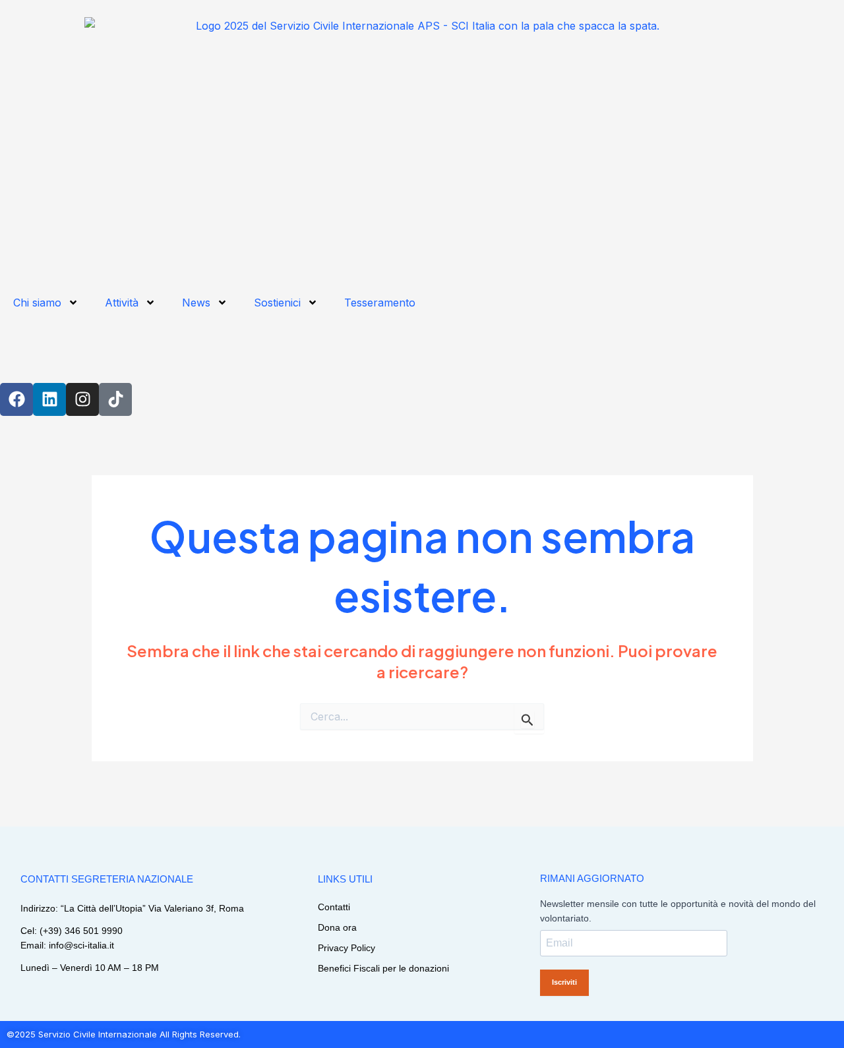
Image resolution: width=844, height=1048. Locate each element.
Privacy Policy (346, 948)
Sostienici (277, 302)
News (196, 302)
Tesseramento (379, 302)
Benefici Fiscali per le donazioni (383, 968)
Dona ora (337, 927)
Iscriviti (564, 982)
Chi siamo (37, 302)
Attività (121, 302)
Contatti (334, 907)
